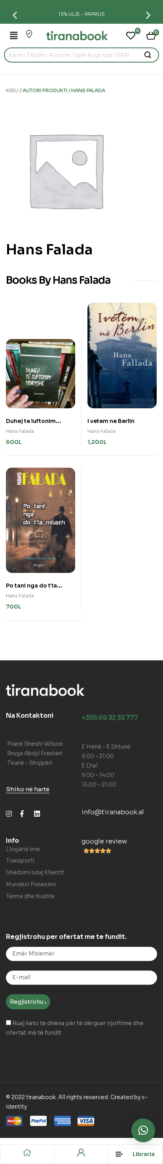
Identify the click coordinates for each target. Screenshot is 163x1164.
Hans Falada (20, 431)
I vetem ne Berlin (111, 421)
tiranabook (41, 1097)
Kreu (12, 90)
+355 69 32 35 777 (110, 718)
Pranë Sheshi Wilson (35, 743)
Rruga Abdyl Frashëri (35, 753)
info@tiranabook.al (113, 812)
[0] (130, 36)
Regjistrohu (27, 1001)
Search (148, 55)
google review (104, 841)
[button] (15, 15)
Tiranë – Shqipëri (29, 762)
